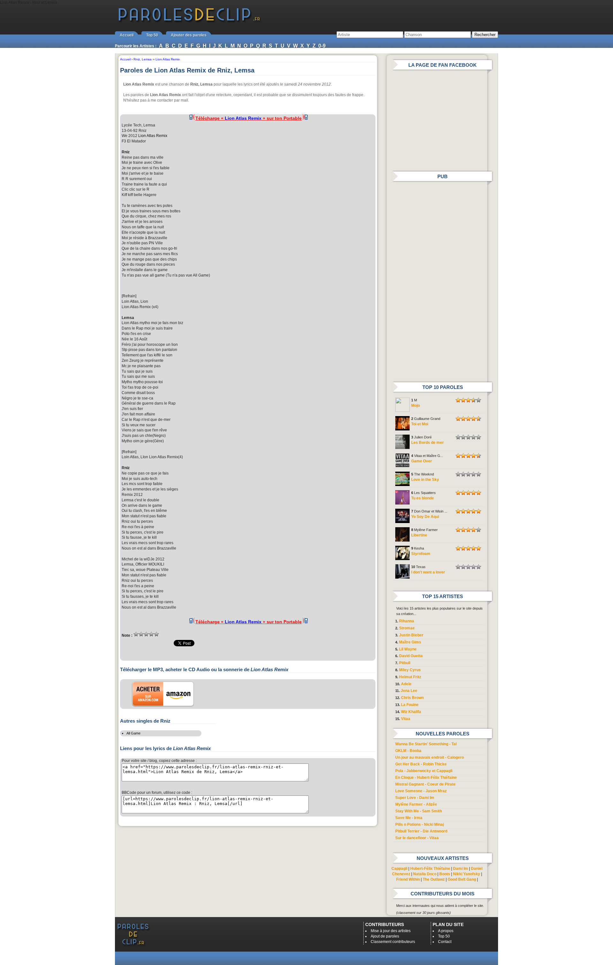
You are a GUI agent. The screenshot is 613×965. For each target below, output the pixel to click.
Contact (444, 941)
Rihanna (406, 621)
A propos (445, 931)
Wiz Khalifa (411, 712)
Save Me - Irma (408, 818)
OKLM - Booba (408, 750)
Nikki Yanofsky (466, 874)
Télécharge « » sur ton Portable (248, 118)
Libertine (419, 535)
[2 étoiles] (141, 634)
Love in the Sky (425, 479)
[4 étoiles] (151, 634)
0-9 (322, 46)
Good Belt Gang (462, 879)
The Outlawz (434, 879)
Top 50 (152, 35)
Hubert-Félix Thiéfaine (430, 868)
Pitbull (404, 663)
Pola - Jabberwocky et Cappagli (423, 771)
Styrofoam (420, 553)
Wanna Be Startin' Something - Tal (426, 744)
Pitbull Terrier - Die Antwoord (421, 831)
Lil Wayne (408, 649)
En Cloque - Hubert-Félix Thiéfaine (426, 777)
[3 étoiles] (146, 634)
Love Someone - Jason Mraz (421, 791)
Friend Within (408, 879)
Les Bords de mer (427, 442)
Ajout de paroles (385, 936)
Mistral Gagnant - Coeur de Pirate (425, 784)
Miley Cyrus (410, 670)
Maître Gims (410, 642)
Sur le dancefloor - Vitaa (417, 838)
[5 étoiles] (156, 634)
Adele (406, 684)
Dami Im (460, 868)
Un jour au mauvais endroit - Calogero (429, 757)
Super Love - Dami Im (414, 797)
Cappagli (399, 868)
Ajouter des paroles (189, 35)
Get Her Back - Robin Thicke (421, 764)
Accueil (126, 35)
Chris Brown (412, 697)
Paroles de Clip (189, 21)
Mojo (415, 405)
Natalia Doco (424, 874)
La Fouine (410, 705)
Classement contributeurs (393, 941)
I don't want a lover (428, 572)
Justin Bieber (411, 635)
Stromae (407, 628)
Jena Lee (409, 690)
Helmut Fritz (410, 677)
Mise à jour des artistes (391, 931)
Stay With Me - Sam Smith (418, 811)
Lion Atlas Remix (152, 135)
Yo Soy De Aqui (425, 516)
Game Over (421, 461)
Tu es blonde (422, 498)
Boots (444, 874)
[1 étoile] (136, 634)
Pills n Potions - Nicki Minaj (419, 824)
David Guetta (411, 656)
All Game (133, 733)
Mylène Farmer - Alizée (416, 804)
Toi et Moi (419, 424)
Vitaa (405, 719)
